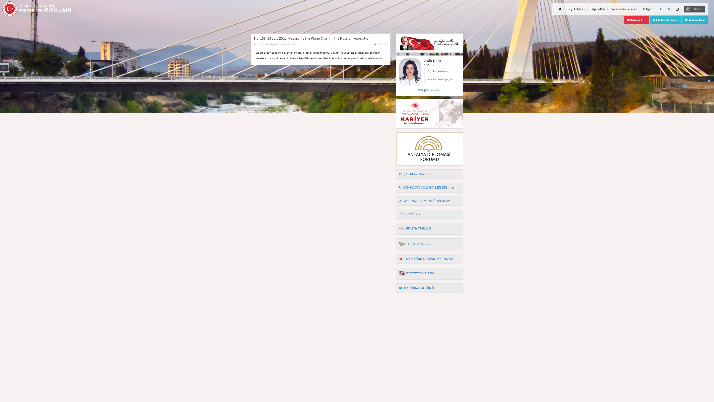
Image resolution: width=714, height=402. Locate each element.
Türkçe (696, 8)
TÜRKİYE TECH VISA (420, 273)
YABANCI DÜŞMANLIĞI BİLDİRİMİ (427, 201)
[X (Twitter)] (669, 9)
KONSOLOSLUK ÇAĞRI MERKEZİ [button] (428, 187)
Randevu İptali (696, 20)
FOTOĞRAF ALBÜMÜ (419, 288)
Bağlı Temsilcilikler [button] (431, 90)
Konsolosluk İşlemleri (624, 9)
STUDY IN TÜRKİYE (419, 244)
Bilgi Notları (598, 9)
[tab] (429, 174)
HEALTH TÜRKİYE (418, 228)
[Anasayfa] (560, 9)
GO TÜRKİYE (413, 214)
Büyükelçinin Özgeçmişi (440, 79)
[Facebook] (660, 9)
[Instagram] (677, 9)
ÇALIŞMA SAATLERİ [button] (417, 174)
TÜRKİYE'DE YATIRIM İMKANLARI (428, 259)
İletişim (647, 9)
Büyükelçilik (575, 9)
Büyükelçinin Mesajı (438, 71)
